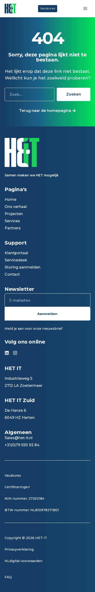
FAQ (8, 577)
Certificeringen (17, 487)
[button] (47, 8)
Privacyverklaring (19, 549)
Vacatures (13, 475)
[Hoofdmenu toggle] (85, 8)
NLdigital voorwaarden (23, 561)
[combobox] (29, 94)
